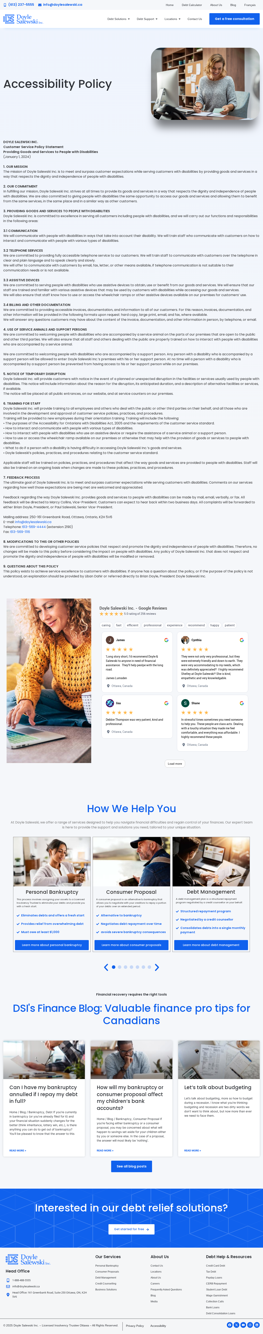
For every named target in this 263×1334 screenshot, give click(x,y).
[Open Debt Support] (156, 18)
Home (170, 5)
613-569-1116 (20, 531)
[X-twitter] (236, 1325)
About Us (216, 5)
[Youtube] (243, 1325)
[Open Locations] (179, 18)
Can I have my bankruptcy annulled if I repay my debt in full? (43, 1094)
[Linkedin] (257, 1325)
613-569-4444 (34, 527)
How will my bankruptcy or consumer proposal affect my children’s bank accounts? (130, 1098)
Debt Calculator (192, 5)
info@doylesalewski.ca (33, 522)
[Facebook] (230, 1325)
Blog (233, 5)
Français (250, 5)
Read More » (17, 1150)
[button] (106, 967)
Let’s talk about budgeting (217, 1087)
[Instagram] (250, 1325)
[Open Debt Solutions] (128, 18)
